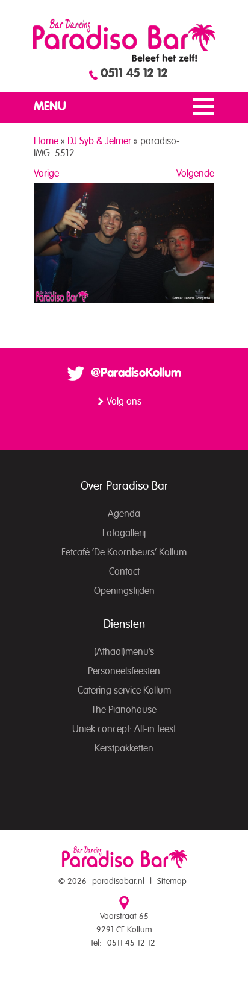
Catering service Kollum (124, 690)
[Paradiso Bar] (124, 40)
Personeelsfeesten (124, 671)
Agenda (124, 514)
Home (46, 141)
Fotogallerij (124, 533)
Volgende (195, 174)
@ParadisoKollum (136, 373)
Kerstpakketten (124, 748)
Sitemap (172, 881)
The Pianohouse (124, 710)
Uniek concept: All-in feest (124, 729)
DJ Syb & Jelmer (99, 141)
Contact (124, 572)
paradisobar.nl (118, 881)
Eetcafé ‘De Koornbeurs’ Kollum (124, 552)
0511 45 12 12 (134, 74)
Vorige (46, 174)
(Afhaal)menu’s (124, 652)
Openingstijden (124, 591)
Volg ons (124, 401)
